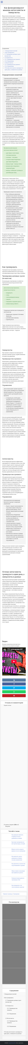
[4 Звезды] (15, 788)
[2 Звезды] (15, 741)
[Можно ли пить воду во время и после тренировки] (14, 944)
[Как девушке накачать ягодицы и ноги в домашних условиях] (14, 912)
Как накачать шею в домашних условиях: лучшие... (14, 955)
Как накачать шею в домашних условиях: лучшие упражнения (17, 858)
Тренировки (16, 894)
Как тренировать (9, 52)
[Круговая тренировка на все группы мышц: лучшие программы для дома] (14, 928)
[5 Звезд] (15, 812)
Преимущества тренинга (12, 59)
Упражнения (9, 61)
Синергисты (9, 57)
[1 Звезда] (15, 718)
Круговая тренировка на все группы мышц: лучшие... (14, 923)
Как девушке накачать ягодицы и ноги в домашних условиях (17, 836)
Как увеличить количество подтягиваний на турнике (14, 972)
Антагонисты (9, 62)
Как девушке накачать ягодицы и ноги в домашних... (14, 907)
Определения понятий (11, 50)
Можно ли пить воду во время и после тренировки (14, 939)
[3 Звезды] (15, 765)
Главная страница (7, 894)
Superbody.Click (12, 1043)
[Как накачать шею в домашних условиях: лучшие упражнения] (14, 960)
